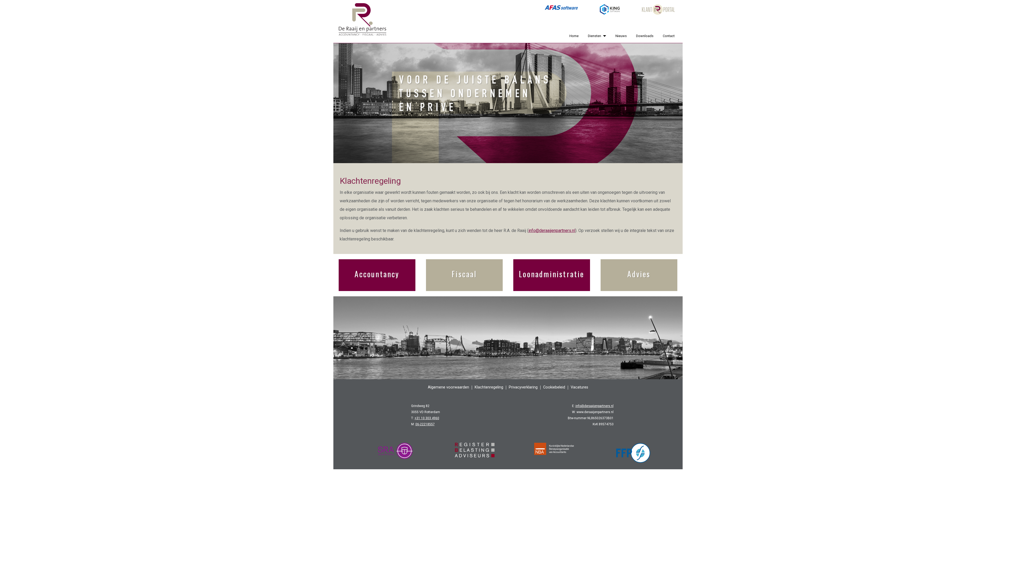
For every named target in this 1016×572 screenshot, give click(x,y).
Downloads (645, 36)
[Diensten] (603, 35)
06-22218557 (425, 424)
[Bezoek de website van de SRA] (395, 453)
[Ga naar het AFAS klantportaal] (561, 9)
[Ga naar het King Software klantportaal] (610, 9)
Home (574, 36)
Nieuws (621, 36)
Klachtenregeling (489, 387)
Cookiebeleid (554, 387)
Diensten (594, 36)
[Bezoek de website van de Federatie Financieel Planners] (633, 453)
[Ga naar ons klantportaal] (658, 9)
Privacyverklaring (523, 387)
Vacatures (579, 387)
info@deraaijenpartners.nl (551, 230)
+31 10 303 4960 (427, 418)
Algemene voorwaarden (448, 387)
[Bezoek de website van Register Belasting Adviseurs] (475, 453)
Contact (669, 36)
